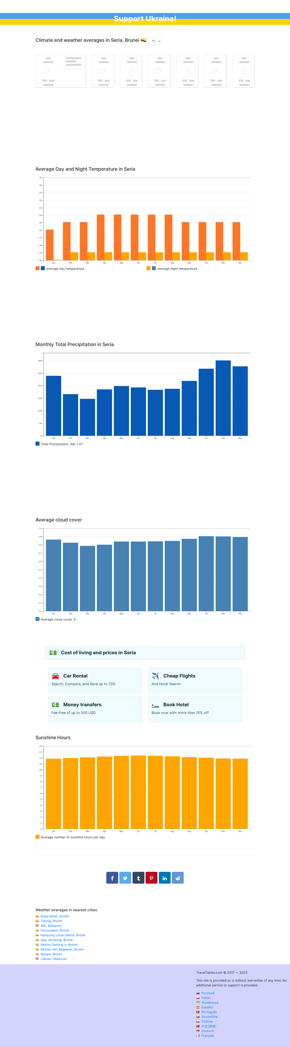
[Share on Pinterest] (151, 878)
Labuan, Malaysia (53, 959)
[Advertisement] (145, 133)
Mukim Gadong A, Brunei (59, 944)
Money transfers (82, 704)
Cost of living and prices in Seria (98, 652)
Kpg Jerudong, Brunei (57, 940)
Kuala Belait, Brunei (55, 916)
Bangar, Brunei (51, 954)
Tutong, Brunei (51, 921)
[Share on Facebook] (112, 878)
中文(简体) (208, 1026)
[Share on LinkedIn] (165, 878)
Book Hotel (176, 704)
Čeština (206, 1021)
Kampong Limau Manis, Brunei (63, 935)
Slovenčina (209, 1017)
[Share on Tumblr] (138, 878)
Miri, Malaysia (51, 926)
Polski (205, 998)
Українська (209, 1002)
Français (207, 1036)
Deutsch (207, 1031)
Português (208, 1012)
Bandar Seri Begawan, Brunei (62, 949)
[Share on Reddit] (178, 878)
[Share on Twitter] (125, 878)
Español (206, 1007)
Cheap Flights (179, 676)
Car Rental (75, 676)
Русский (207, 993)
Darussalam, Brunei (55, 930)
